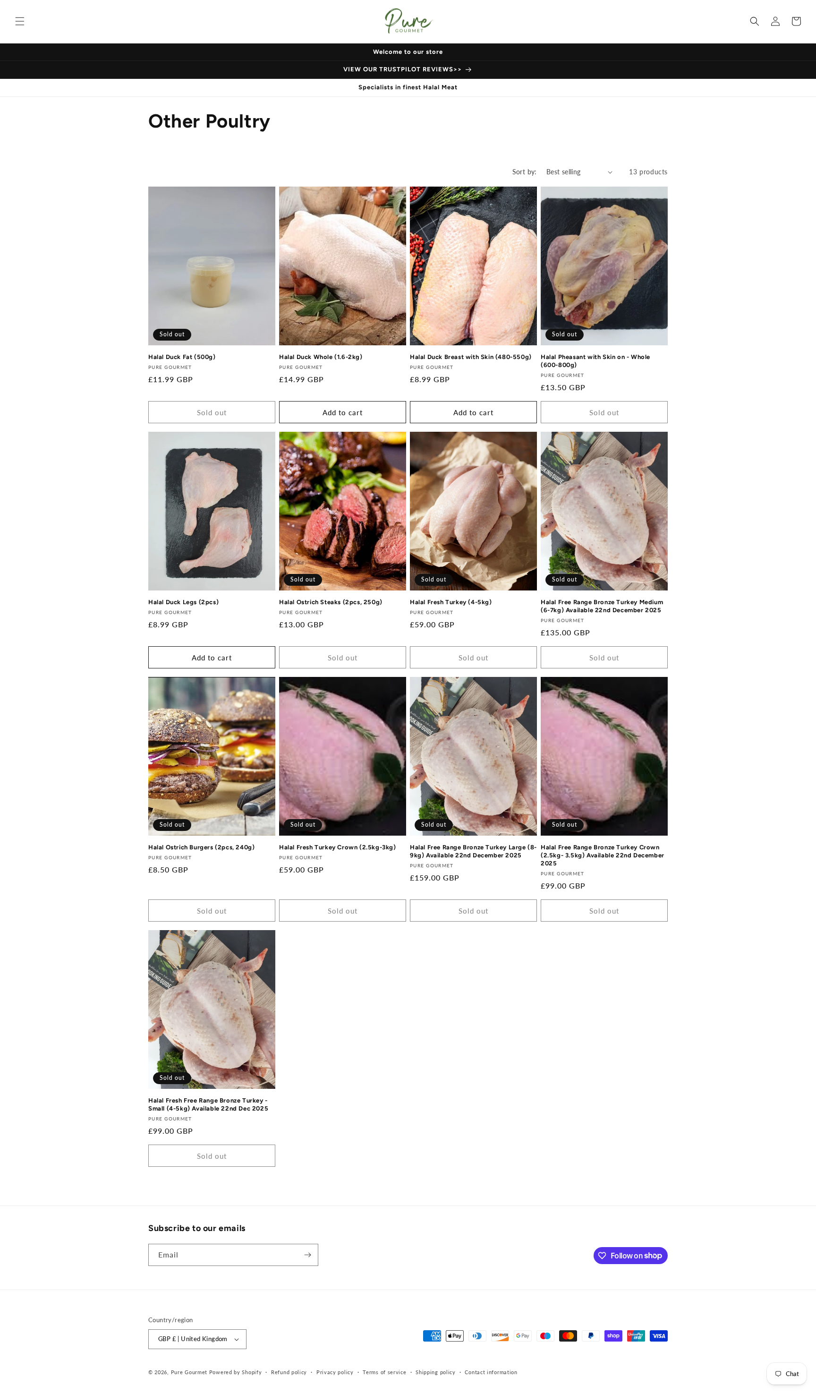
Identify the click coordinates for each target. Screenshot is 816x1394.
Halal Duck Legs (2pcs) (183, 602)
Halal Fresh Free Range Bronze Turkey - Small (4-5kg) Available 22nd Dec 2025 (208, 1104)
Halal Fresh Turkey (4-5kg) (451, 602)
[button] (19, 21)
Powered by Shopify (235, 1372)
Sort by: (524, 172)
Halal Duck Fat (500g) (182, 356)
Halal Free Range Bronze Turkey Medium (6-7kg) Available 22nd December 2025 (602, 606)
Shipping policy (436, 1372)
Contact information (491, 1372)
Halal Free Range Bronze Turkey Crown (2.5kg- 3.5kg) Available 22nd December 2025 (602, 855)
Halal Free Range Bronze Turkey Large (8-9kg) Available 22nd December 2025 (473, 851)
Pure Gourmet (189, 1372)
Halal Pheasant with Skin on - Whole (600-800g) (595, 360)
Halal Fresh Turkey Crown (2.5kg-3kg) (337, 847)
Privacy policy (335, 1372)
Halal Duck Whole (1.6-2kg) (321, 356)
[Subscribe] (307, 1255)
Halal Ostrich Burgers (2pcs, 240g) (201, 847)
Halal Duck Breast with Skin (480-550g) (471, 356)
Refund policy (289, 1372)
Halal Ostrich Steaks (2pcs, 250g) (330, 602)
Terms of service (384, 1372)
